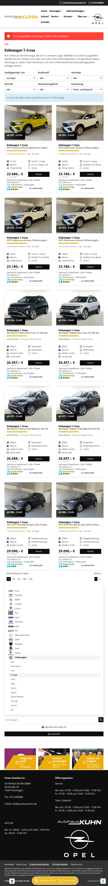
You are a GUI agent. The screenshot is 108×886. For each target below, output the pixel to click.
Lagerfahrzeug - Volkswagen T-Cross (28, 335)
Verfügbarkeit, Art (14, 72)
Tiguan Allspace (17, 696)
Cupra (17, 608)
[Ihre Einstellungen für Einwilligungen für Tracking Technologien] (103, 881)
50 (19, 579)
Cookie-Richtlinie (61, 864)
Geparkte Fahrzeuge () (55, 727)
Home (44, 11)
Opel (16, 639)
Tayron (14, 688)
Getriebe (76, 72)
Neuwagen (55, 11)
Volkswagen (20, 657)
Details (39, 174)
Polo (12, 670)
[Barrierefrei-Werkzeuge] (12, 881)
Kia (16, 630)
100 (24, 579)
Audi (16, 590)
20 (14, 579)
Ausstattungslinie (48, 84)
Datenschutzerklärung (40, 864)
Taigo (13, 683)
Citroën (18, 604)
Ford (16, 617)
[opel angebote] (98, 23)
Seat (16, 648)
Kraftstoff (43, 72)
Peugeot (18, 644)
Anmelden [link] (55, 733)
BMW (17, 599)
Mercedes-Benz (22, 635)
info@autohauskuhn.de (24, 803)
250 (30, 579)
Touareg (14, 701)
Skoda (17, 653)
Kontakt (45, 22)
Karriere (68, 16)
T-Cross (14, 675)
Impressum (21, 864)
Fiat (16, 613)
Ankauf (45, 16)
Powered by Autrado (96, 881)
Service (54, 16)
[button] (44, 880)
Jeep (16, 626)
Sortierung (77, 84)
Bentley (18, 595)
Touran (14, 705)
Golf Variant (16, 666)
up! (12, 709)
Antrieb (8, 84)
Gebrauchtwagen (75, 11)
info (6, 44)
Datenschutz (77, 864)
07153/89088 (16, 797)
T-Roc (13, 679)
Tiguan (13, 692)
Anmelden (9, 864)
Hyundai (18, 621)
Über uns (82, 16)
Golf (12, 662)
